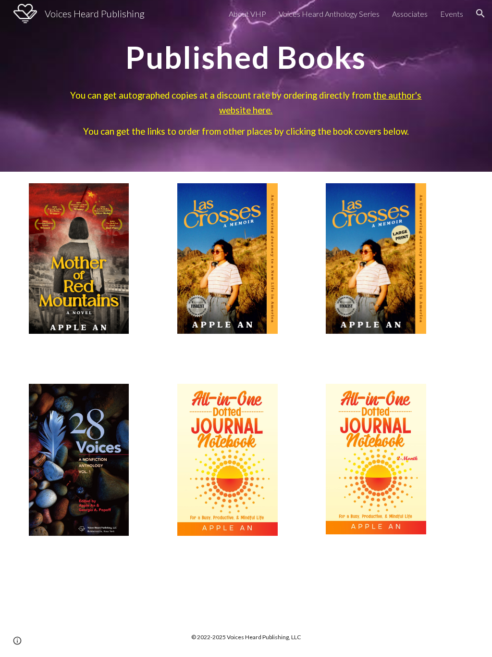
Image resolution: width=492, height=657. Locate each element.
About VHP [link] (247, 13)
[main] (246, 86)
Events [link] (451, 13)
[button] (480, 13)
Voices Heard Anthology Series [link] (329, 13)
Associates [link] (410, 13)
